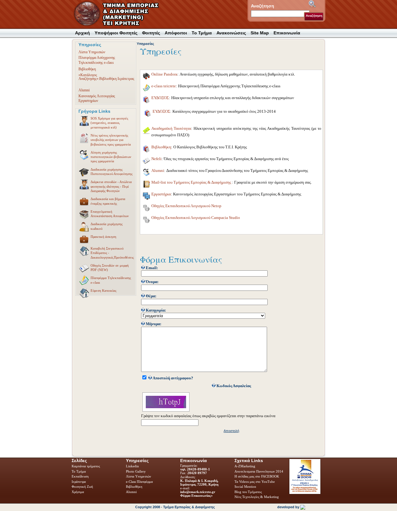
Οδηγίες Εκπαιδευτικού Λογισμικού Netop (186, 206)
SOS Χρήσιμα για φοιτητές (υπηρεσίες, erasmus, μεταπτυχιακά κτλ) (109, 122)
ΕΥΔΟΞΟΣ (160, 98)
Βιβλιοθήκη (87, 69)
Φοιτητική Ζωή (83, 486)
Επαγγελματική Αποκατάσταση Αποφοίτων (110, 214)
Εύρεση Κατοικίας (103, 290)
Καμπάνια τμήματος (86, 466)
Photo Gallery (136, 471)
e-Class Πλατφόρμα (139, 481)
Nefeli (156, 159)
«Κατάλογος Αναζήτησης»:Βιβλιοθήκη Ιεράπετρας (106, 77)
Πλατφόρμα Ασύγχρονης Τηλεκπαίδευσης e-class (96, 59)
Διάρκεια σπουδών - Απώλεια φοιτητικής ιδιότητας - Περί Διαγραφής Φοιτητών (111, 186)
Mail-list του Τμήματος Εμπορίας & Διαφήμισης (191, 182)
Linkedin (133, 466)
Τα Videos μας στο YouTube (254, 481)
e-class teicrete (163, 86)
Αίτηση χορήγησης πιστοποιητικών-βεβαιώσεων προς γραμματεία (111, 157)
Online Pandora (164, 74)
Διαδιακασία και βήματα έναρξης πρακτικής (108, 201)
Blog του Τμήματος (248, 492)
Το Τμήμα (79, 471)
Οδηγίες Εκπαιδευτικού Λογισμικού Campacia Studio (195, 218)
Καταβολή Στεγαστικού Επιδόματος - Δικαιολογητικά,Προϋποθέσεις (112, 253)
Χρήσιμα (78, 492)
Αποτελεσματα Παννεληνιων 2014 (258, 471)
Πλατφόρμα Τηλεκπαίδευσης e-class (111, 280)
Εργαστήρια (161, 194)
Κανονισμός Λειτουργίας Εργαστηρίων (96, 98)
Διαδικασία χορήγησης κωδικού (107, 226)
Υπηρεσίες (145, 44)
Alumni (84, 90)
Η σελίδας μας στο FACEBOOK (256, 476)
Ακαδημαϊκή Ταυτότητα (171, 128)
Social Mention (245, 486)
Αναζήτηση (314, 15)
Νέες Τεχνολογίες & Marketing (256, 497)
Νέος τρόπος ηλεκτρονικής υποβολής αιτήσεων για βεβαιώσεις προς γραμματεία (111, 139)
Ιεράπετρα (79, 481)
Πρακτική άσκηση (103, 236)
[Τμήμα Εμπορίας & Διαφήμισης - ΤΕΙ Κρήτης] (120, 14)
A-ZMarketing (244, 466)
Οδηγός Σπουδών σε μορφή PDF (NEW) (110, 268)
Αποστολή (231, 431)
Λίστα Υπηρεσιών (91, 52)
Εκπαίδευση (81, 476)
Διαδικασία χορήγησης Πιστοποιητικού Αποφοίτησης (111, 172)
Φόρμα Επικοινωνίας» (196, 495)
